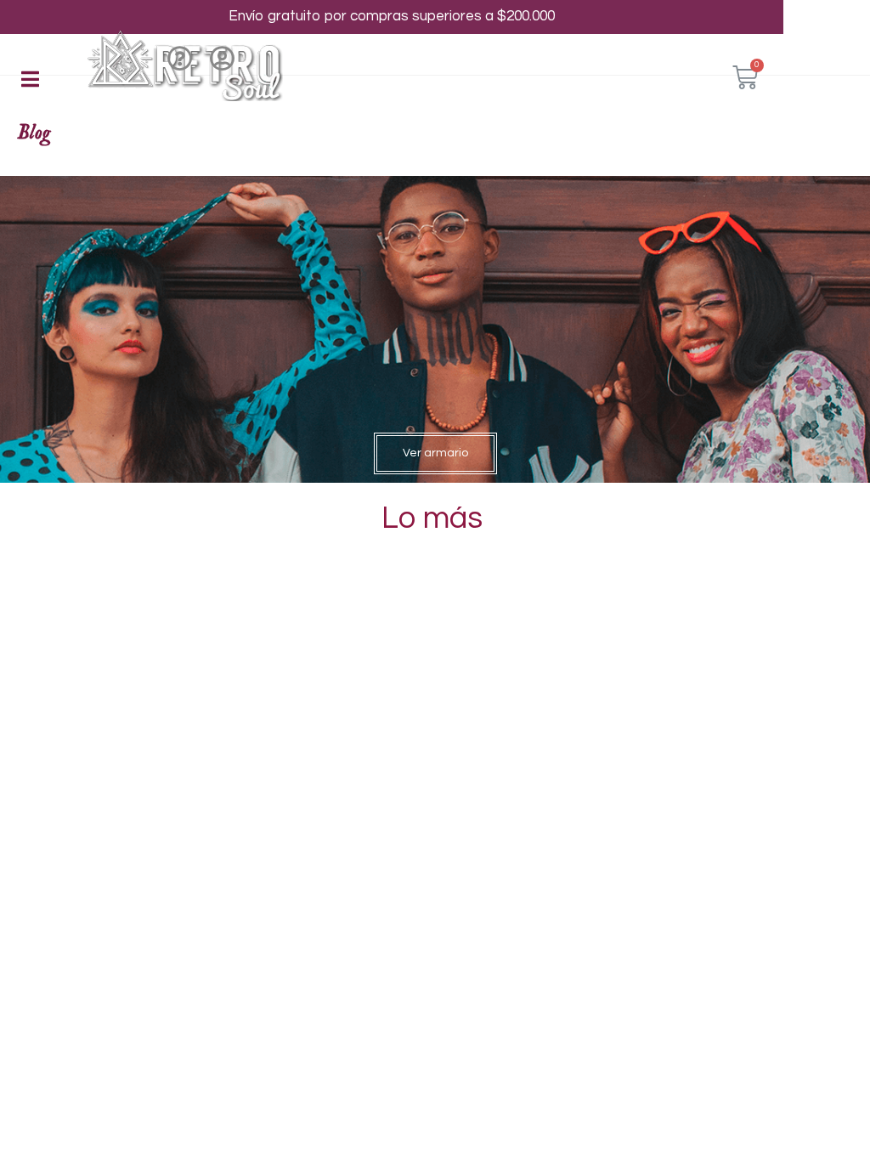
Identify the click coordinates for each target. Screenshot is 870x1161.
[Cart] (745, 78)
